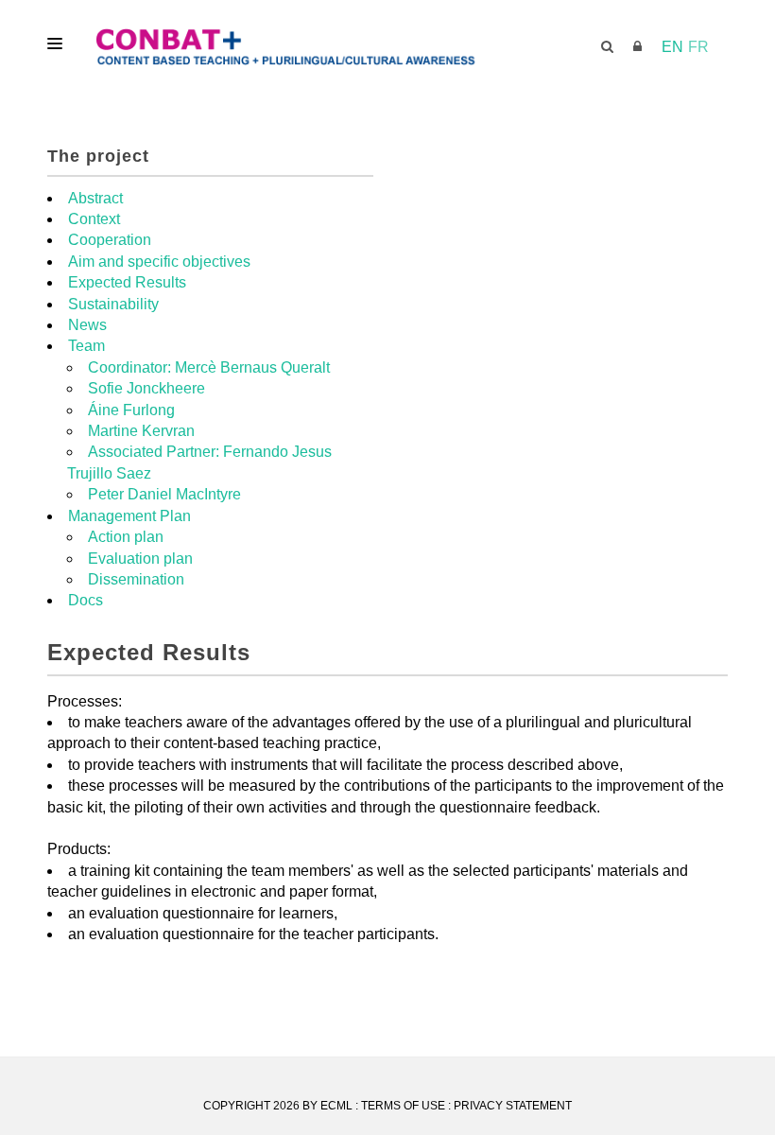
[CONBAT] (387, 47)
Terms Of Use (403, 1105)
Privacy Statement (513, 1105)
